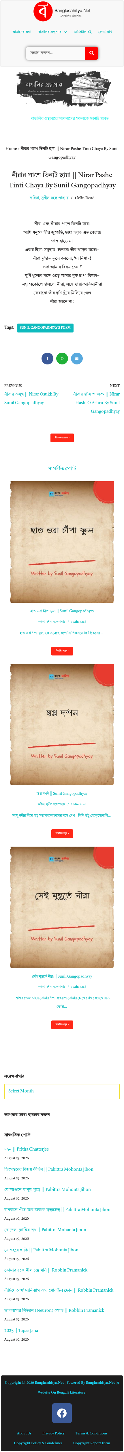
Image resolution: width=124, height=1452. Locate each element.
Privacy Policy (53, 1353)
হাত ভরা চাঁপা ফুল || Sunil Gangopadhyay (62, 531)
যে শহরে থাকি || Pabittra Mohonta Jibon (41, 1170)
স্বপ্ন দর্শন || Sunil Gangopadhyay (62, 714)
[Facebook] (47, 278)
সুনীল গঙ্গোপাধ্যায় (55, 118)
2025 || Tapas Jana (21, 1251)
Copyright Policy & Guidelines (38, 1363)
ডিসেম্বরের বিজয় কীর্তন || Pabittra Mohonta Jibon (48, 1090)
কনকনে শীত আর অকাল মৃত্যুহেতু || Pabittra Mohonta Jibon (57, 1130)
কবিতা (34, 118)
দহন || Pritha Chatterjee (26, 1069)
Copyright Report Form (91, 1363)
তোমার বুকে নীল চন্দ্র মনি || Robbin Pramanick (45, 1190)
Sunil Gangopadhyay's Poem (45, 248)
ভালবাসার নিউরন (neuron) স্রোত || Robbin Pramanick (54, 1231)
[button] (54, 21)
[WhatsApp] (62, 278)
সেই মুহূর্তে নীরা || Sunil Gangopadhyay (62, 896)
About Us (24, 1353)
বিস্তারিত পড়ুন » (60, 572)
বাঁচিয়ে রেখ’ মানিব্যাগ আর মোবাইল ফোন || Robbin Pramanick (58, 1210)
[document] (62, 1412)
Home (11, 69)
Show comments (62, 358)
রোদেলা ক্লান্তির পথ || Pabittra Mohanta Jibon (45, 1150)
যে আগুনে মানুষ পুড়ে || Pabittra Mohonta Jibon (47, 1110)
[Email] (77, 278)
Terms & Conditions (91, 1353)
